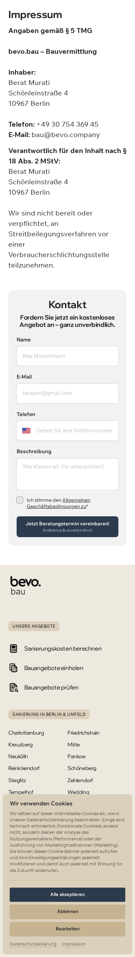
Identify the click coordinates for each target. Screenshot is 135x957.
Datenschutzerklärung (33, 944)
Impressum (74, 944)
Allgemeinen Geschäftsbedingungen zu (58, 503)
